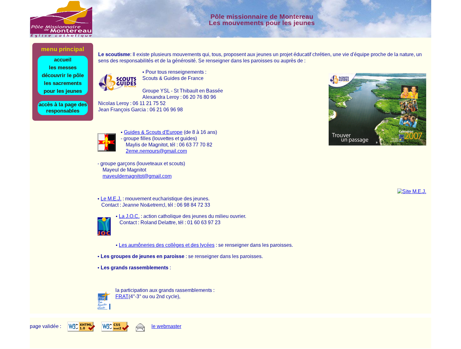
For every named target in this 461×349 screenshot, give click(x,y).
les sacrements (63, 83)
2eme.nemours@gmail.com (156, 151)
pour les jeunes (63, 91)
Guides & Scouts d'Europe (153, 132)
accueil (63, 60)
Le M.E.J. (111, 198)
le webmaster (166, 326)
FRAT (122, 296)
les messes (63, 68)
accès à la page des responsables (63, 108)
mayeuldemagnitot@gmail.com (137, 176)
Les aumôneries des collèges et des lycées (167, 245)
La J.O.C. (129, 216)
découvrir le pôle (63, 75)
